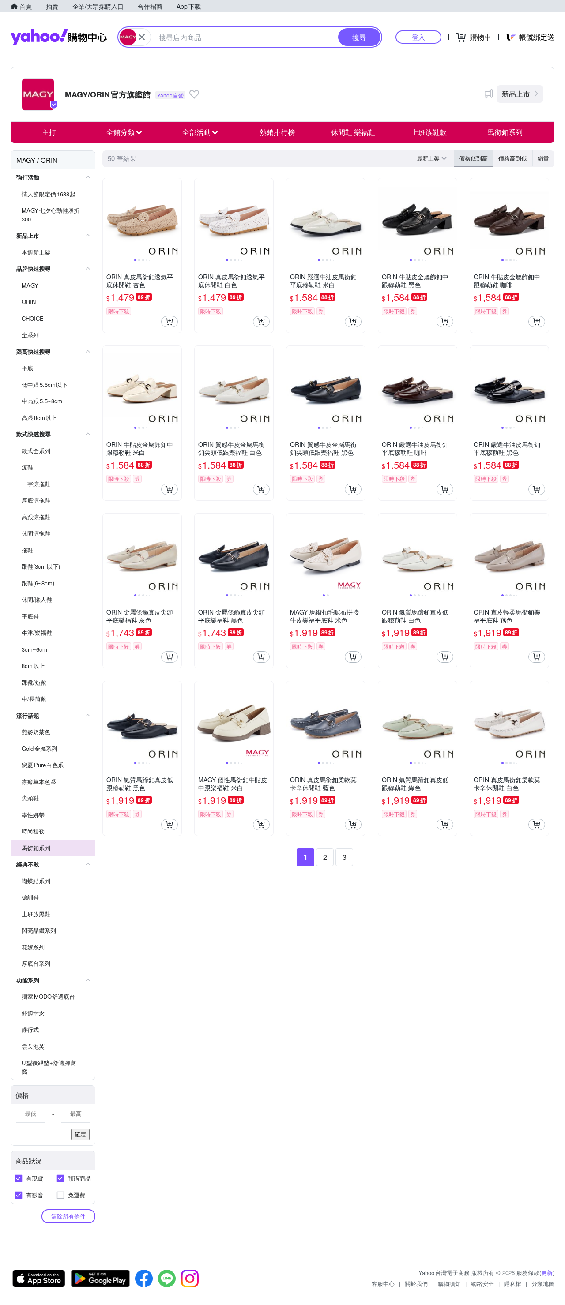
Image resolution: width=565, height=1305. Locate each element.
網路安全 (482, 1283)
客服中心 (383, 1283)
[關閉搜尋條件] (141, 37)
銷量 (543, 158)
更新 (547, 1272)
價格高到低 (512, 158)
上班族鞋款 (429, 132)
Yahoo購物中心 (59, 37)
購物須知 (449, 1283)
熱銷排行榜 (277, 132)
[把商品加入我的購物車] (169, 321)
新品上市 (516, 94)
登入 (418, 36)
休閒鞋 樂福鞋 (353, 132)
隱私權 (512, 1283)
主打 (49, 132)
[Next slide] (175, 217)
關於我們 (416, 1283)
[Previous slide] (108, 217)
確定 (80, 1134)
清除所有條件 (68, 1216)
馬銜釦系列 (505, 132)
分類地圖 (542, 1283)
